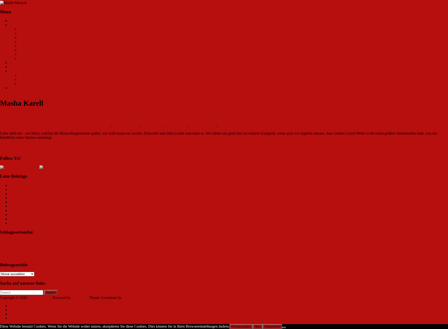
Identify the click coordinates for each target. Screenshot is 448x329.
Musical (118, 251)
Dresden (246, 243)
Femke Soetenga (279, 243)
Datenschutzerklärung (25, 310)
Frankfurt (296, 243)
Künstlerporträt (30, 46)
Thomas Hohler (401, 251)
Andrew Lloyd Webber (94, 125)
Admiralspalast (8, 243)
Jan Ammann (348, 243)
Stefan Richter (29, 79)
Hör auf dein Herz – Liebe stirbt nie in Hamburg (58, 115)
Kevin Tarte (399, 243)
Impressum (17, 88)
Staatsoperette (287, 251)
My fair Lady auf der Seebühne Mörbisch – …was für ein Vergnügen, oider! (65, 189)
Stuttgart (327, 251)
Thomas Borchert (376, 251)
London (8, 250)
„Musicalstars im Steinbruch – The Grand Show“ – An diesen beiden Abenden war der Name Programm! (86, 198)
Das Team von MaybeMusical (31, 71)
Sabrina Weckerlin (237, 251)
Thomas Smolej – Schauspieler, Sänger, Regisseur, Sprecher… (55, 194)
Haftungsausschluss (23, 314)
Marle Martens (79, 251)
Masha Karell (177, 125)
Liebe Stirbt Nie (154, 125)
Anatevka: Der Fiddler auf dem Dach (36, 215)
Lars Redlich (416, 243)
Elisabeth (257, 243)
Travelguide (18, 63)
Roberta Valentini (206, 250)
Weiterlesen (272, 326)
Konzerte (25, 42)
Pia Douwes (179, 251)
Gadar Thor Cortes (126, 125)
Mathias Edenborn (202, 125)
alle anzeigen (28, 58)
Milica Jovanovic (230, 125)
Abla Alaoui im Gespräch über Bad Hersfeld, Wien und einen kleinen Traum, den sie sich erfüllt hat (82, 219)
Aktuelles (16, 25)
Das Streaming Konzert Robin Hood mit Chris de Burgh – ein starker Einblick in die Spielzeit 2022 (82, 223)
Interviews (26, 37)
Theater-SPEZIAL (32, 54)
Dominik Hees (230, 243)
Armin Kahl (103, 243)
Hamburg (328, 243)
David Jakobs (165, 243)
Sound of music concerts (265, 251)
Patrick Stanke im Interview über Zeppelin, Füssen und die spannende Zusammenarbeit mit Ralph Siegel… (88, 206)
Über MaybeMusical (24, 67)
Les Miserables (433, 243)
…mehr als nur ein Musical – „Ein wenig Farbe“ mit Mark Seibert (57, 185)
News (23, 29)
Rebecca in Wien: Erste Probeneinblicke (38, 202)
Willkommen (18, 21)
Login (13, 318)
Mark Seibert (52, 250)
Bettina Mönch (135, 243)
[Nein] (284, 327)
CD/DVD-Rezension (34, 50)
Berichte (25, 33)
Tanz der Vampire (347, 251)
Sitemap (15, 306)
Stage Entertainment (309, 251)
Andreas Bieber (53, 243)
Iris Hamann (28, 75)
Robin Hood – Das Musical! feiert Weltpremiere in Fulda (51, 210)
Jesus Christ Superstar (376, 243)
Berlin (118, 242)
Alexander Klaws (30, 243)
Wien (12, 256)
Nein (258, 326)
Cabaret (150, 243)
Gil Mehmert (312, 243)
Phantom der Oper (157, 251)
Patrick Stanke (133, 251)
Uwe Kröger (420, 251)
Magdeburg (25, 251)
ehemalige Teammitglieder (38, 84)
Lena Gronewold (12, 125)
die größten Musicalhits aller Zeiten (197, 243)
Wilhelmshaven (28, 256)
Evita (266, 243)
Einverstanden (241, 326)
